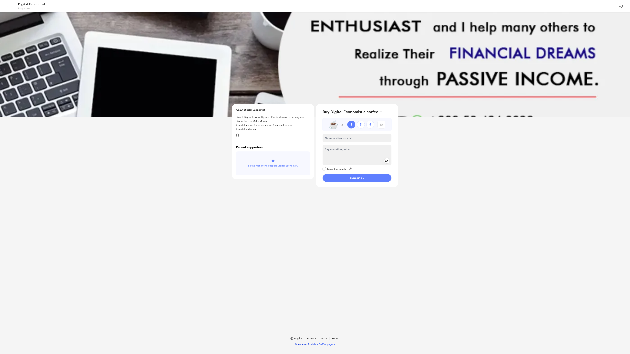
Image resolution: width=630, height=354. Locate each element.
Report (335, 338)
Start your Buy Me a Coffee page (314, 344)
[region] (357, 145)
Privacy (311, 338)
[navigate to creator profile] (10, 6)
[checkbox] (335, 169)
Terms (323, 338)
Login (621, 6)
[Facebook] (237, 135)
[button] (612, 6)
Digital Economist (31, 4)
